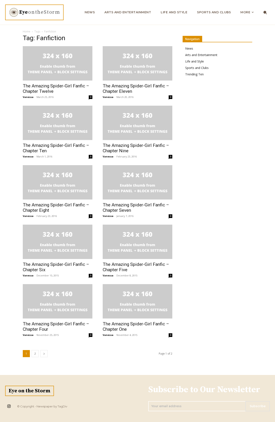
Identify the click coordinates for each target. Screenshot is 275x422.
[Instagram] (8, 406)
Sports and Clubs (197, 68)
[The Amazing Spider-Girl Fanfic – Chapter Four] (57, 301)
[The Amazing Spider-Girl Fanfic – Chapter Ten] (57, 123)
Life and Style (194, 61)
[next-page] (44, 353)
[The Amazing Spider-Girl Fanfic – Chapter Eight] (57, 182)
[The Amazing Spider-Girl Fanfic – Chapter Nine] (137, 123)
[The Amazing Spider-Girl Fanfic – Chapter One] (137, 301)
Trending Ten (194, 74)
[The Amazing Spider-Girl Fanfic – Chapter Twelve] (57, 63)
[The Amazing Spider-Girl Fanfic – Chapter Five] (137, 242)
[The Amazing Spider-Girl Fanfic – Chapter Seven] (137, 182)
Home (26, 31)
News (189, 48)
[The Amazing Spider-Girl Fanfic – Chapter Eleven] (137, 63)
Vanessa (28, 97)
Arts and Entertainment (201, 55)
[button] (265, 12)
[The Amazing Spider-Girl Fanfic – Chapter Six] (57, 242)
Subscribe (258, 406)
